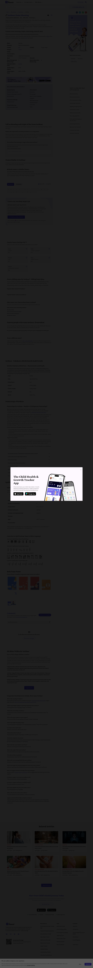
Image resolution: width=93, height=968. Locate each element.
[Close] (81, 470)
